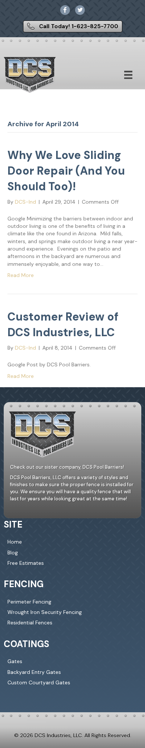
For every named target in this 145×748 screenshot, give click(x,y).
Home (14, 541)
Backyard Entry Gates (34, 672)
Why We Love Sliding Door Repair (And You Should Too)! (66, 171)
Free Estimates (25, 563)
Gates (14, 661)
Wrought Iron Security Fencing (44, 612)
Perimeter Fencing (29, 601)
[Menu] (128, 75)
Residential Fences (29, 622)
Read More (20, 275)
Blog (12, 552)
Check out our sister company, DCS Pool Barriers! (67, 467)
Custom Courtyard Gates (38, 682)
